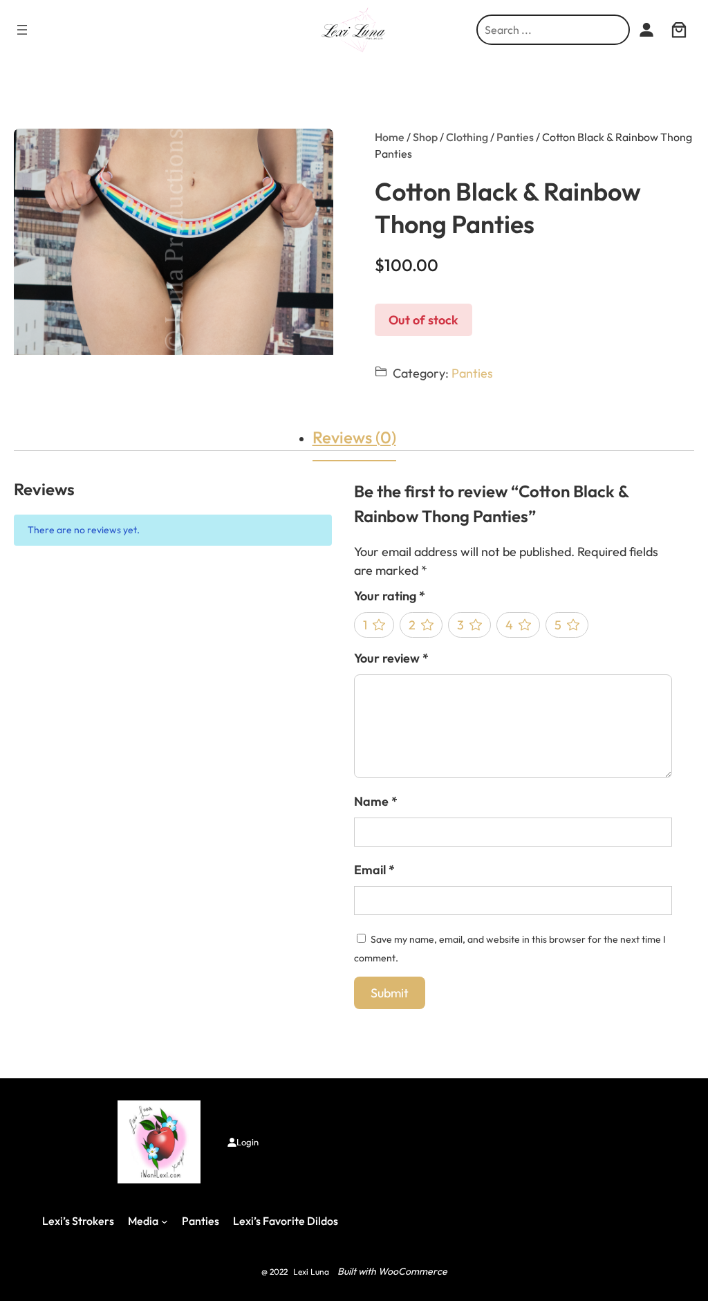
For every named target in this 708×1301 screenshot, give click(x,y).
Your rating (389, 596)
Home (389, 137)
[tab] (354, 437)
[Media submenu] (164, 1221)
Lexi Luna (311, 1271)
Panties (515, 137)
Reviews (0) (354, 437)
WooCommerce (412, 1271)
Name (376, 801)
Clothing (467, 137)
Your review (391, 658)
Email (374, 870)
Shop (425, 137)
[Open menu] (22, 29)
